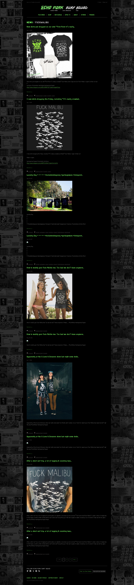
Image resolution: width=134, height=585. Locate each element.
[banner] (67, 8)
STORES (83, 15)
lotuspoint (55, 232)
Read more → (29, 91)
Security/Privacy (42, 578)
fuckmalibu (49, 95)
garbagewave (42, 232)
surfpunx (53, 95)
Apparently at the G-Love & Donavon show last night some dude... (53, 357)
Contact (61, 578)
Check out (105, 2)
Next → (74, 559)
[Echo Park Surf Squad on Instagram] (36, 571)
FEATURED (41, 15)
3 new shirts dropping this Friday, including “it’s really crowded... (53, 99)
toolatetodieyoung (61, 232)
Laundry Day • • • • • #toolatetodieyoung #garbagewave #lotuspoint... (55, 175)
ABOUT (76, 15)
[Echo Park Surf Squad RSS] (39, 571)
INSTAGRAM (58, 15)
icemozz (46, 232)
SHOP (49, 15)
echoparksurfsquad (39, 95)
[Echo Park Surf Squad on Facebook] (30, 571)
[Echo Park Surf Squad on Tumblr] (33, 571)
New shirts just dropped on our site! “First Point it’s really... (51, 27)
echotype (45, 95)
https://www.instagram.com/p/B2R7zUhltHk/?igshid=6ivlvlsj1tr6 (42, 163)
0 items (99, 2)
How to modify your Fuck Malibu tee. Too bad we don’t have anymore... (55, 268)
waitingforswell (67, 232)
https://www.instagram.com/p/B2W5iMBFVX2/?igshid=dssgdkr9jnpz (43, 87)
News (30, 22)
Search (29, 578)
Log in (28, 2)
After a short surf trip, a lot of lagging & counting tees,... (49, 461)
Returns (34, 578)
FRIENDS (91, 15)
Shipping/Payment (53, 578)
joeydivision (51, 232)
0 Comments (30, 95)
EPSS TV (67, 15)
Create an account (35, 2)
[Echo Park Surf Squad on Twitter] (27, 571)
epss (44, 527)
